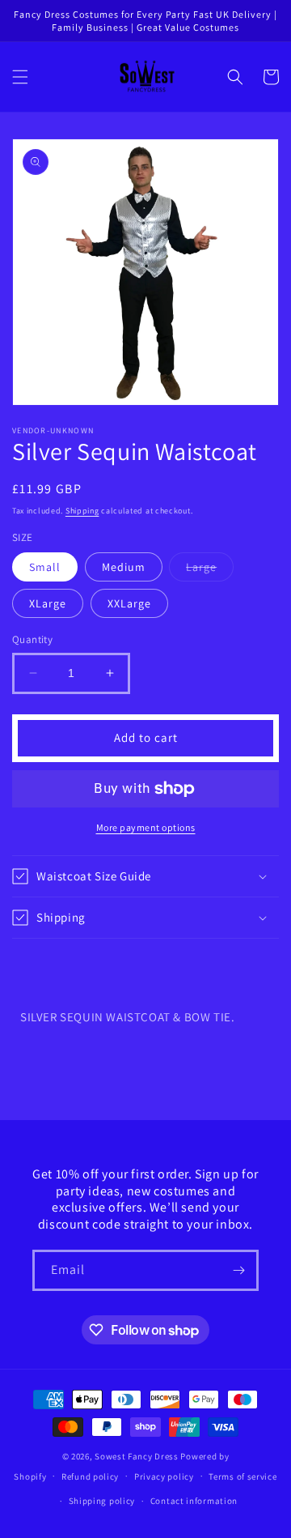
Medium (124, 567)
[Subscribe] (238, 1270)
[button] (20, 77)
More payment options (146, 827)
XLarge (47, 603)
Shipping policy (102, 1500)
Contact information (194, 1500)
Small (45, 567)
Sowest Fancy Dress (137, 1456)
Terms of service (242, 1476)
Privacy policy (164, 1476)
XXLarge (129, 603)
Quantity (32, 639)
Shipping (82, 510)
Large (210, 570)
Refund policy (90, 1476)
